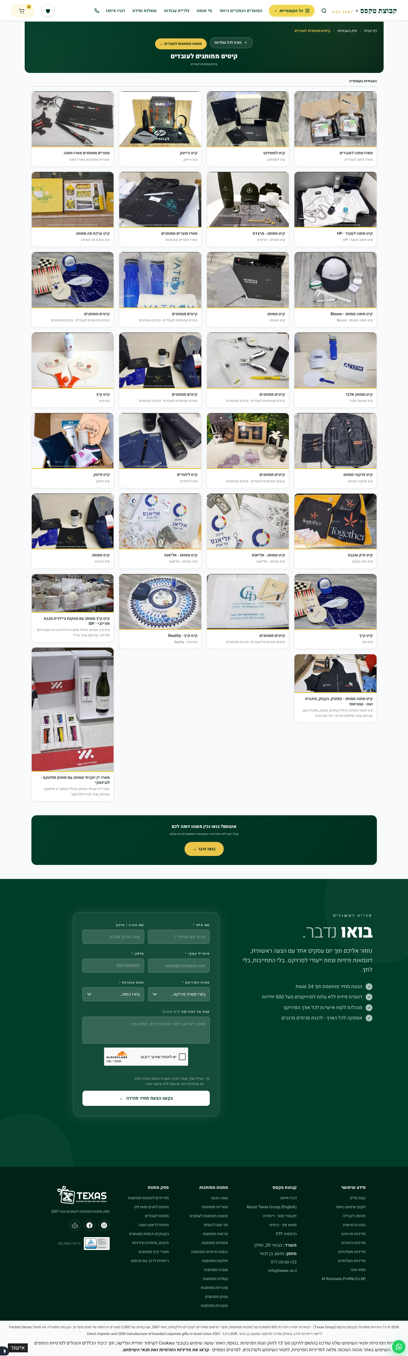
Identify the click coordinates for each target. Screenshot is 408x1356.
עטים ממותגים (216, 1297)
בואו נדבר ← (204, 849)
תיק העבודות (347, 30)
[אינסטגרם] (104, 1225)
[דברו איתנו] (96, 11)
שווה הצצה (219, 1198)
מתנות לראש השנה (154, 1225)
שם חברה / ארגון (130, 925)
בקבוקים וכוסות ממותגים (149, 1234)
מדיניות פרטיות (353, 1234)
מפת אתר (358, 1270)
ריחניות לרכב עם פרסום (150, 1261)
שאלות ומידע (144, 11)
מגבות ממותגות (216, 1270)
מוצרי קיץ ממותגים (154, 1252)
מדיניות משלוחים (352, 1252)
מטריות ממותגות (215, 1207)
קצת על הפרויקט (186, 1011)
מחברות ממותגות (214, 1306)
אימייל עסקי (197, 954)
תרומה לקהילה (354, 1216)
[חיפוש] (324, 10)
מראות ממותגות (215, 1234)
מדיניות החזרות (353, 1243)
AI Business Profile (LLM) (344, 1279)
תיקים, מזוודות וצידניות (150, 1243)
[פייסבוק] (89, 1225)
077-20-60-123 (284, 1262)
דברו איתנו (115, 11)
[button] (335, 129)
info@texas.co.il (282, 1271)
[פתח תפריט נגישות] (4, 1350)
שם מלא (201, 925)
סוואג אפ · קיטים (283, 1225)
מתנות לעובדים (157, 1216)
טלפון (138, 954)
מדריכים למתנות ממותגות (148, 1198)
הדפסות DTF (286, 1234)
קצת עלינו (358, 1198)
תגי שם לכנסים (216, 1225)
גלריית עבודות (176, 11)
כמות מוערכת (131, 982)
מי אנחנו (204, 11)
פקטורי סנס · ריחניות (280, 1216)
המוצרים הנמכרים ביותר (240, 11)
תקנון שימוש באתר (350, 1207)
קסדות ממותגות (215, 1279)
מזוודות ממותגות (215, 1243)
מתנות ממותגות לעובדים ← (181, 43)
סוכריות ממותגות (214, 1288)
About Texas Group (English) (271, 1207)
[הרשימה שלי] (48, 10)
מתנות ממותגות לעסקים (209, 1216)
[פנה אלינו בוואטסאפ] (399, 1347)
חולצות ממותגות (215, 1261)
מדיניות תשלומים (352, 1261)
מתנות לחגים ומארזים (151, 1207)
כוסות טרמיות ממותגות (209, 1252)
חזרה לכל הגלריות (228, 42)
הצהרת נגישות (354, 1225)
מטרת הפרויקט (196, 982)
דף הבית (370, 30)
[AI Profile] (74, 1225)
